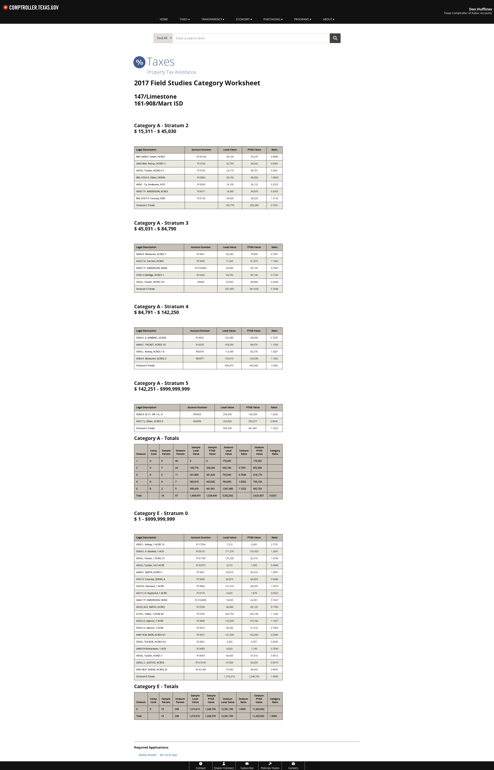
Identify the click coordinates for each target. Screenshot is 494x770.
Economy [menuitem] (243, 19)
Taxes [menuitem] (184, 19)
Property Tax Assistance (171, 72)
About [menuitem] (327, 19)
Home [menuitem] (164, 19)
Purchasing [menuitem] (271, 19)
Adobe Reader (148, 755)
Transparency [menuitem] (211, 19)
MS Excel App (168, 755)
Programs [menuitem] (301, 19)
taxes (159, 61)
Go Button (335, 38)
